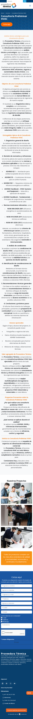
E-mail (4, 618)
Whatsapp (6, 622)
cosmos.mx (24, 714)
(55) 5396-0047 (12, 700)
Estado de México (9, 703)
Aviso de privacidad (6, 687)
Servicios (8, 13)
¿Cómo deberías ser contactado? (10, 616)
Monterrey (7, 697)
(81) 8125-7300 (11, 694)
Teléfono (5, 620)
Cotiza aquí (6, 24)
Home (2, 13)
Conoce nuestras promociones (16, 710)
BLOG (29, 693)
